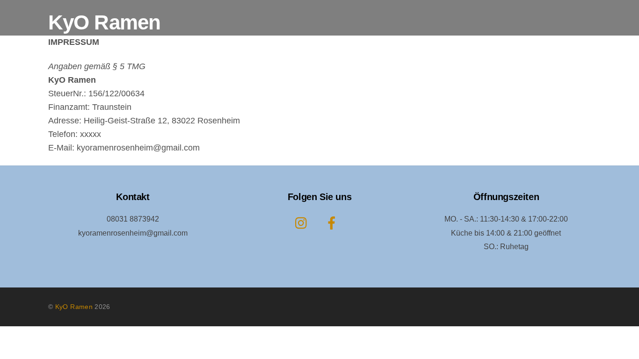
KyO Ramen (74, 306)
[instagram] (303, 223)
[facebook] (333, 223)
